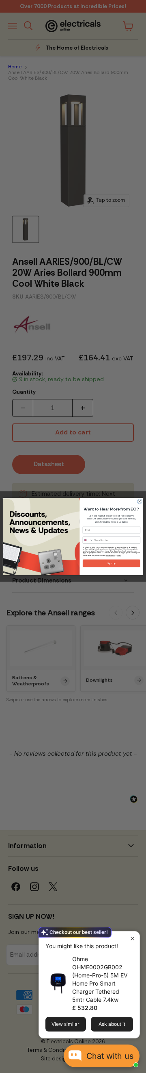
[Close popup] (132, 938)
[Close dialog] (139, 501)
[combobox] (88, 540)
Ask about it (112, 1024)
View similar (65, 1024)
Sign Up (111, 563)
